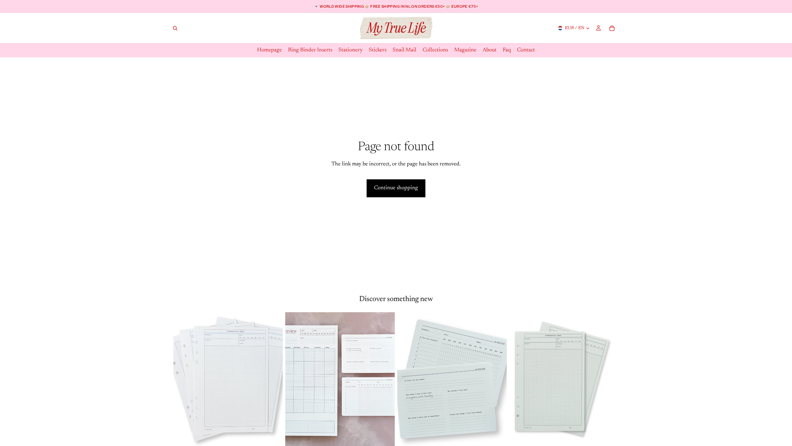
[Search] (175, 28)
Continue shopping (396, 188)
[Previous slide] (182, 380)
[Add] (273, 439)
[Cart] (612, 28)
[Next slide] (273, 380)
